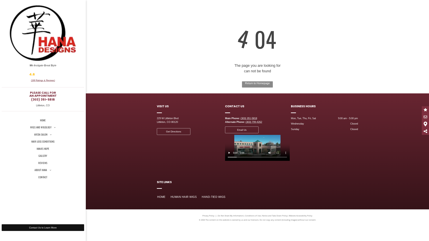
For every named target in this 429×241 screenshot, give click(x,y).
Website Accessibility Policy (300, 215)
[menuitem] (43, 120)
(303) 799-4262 (254, 121)
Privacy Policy (208, 215)
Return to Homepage (257, 83)
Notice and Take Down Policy (274, 215)
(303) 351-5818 (43, 99)
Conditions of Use (253, 215)
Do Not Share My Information (230, 215)
